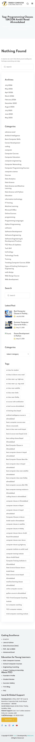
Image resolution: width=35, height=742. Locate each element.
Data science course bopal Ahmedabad (15, 575)
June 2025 (9, 114)
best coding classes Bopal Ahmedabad (14, 439)
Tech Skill (8, 248)
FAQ (4, 691)
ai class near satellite (13, 388)
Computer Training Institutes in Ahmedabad (16, 561)
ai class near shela (12, 392)
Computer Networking (13, 164)
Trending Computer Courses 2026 (17, 262)
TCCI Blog (6, 687)
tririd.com (30, 736)
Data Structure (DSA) (11, 646)
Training (8, 259)
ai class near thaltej (12, 397)
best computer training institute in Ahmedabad (17, 490)
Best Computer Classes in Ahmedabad (14, 446)
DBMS (13, 649)
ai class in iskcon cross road (15, 374)
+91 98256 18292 (18, 715)
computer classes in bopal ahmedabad (15, 510)
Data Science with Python (14, 192)
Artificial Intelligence (12, 135)
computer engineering (13, 161)
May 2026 (9, 89)
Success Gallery (9, 683)
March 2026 (9, 96)
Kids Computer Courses (11, 660)
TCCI (14, 736)
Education (8, 195)
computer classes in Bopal (14, 505)
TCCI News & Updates (13, 245)
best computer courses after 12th (17, 485)
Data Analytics (10, 179)
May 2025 (9, 118)
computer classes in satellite (15, 524)
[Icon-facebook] (2, 725)
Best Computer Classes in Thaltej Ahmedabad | (20, 312)
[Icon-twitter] (13, 725)
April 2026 (9, 92)
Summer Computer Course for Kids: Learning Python (21, 324)
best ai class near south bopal (16, 429)
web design (9, 272)
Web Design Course (12, 276)
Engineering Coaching (11, 667)
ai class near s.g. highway (15, 379)
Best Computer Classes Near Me (16, 459)
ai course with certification (15, 402)
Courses (8, 175)
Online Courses (10, 213)
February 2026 (10, 100)
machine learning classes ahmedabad (14, 582)
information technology (13, 199)
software (8, 228)
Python (11, 642)
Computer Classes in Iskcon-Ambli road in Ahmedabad (15, 517)
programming (10, 217)
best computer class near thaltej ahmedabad (16, 478)
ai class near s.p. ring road (15, 383)
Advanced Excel (9, 652)
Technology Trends (12, 255)
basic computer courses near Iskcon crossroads (15, 423)
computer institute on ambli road (17, 549)
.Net (8, 649)
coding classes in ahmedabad (16, 496)
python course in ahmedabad (16, 593)
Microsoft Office (10, 210)
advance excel (10, 132)
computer (8, 150)
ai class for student (12, 370)
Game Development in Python (21, 335)
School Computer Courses (12, 664)
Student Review (8, 679)
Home (5, 26)
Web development (11, 279)
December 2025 (11, 103)
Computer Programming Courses (17, 168)
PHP (4, 649)
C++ (7, 639)
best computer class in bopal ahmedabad (15, 464)
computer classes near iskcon (16, 540)
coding (7, 146)
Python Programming (12, 224)
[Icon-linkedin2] (5, 725)
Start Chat (8, 720)
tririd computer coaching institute (17, 614)
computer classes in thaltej (15, 528)
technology (9, 252)
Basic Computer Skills (13, 139)
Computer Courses (12, 153)
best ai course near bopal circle (16, 434)
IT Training (9, 203)
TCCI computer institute (14, 609)
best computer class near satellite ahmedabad (17, 471)
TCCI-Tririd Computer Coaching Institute (16, 598)
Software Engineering (13, 235)
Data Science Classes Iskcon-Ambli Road (15, 568)
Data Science (9, 182)
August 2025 (9, 107)
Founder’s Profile (9, 676)
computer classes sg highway (16, 544)
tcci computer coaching (14, 605)
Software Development (13, 231)
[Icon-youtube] (16, 725)
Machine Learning (11, 206)
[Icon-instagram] (9, 725)
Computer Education (12, 157)
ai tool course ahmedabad (15, 406)
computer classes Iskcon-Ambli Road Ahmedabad (16, 533)
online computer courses (14, 589)
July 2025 (8, 110)
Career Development (12, 143)
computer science (11, 171)
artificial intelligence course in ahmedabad (16, 416)
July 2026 (8, 85)
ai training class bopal (13, 411)
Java (5, 642)
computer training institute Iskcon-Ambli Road (15, 554)
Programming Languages (14, 221)
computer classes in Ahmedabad (17, 501)
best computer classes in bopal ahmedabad (16, 453)
